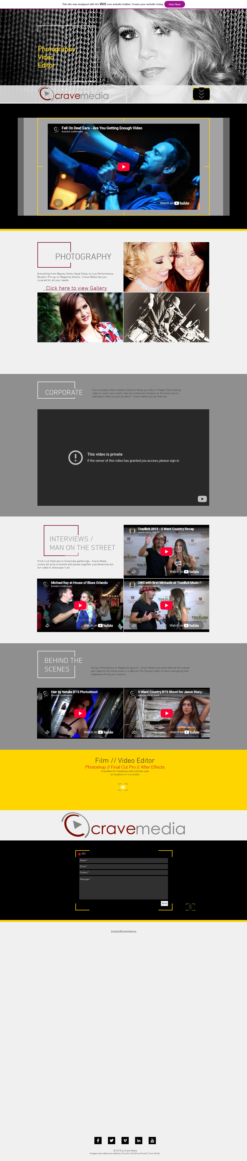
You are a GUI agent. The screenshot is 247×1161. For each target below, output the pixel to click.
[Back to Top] (190, 907)
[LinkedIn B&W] (138, 1140)
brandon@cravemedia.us (123, 931)
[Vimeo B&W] (125, 1140)
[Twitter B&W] (111, 1140)
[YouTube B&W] (152, 1140)
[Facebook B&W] (98, 1140)
